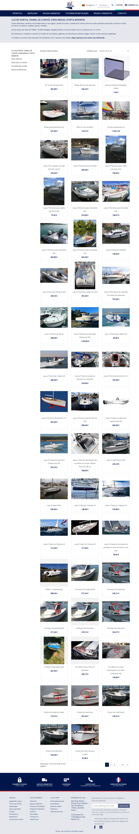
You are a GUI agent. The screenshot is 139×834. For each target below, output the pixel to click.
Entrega (11, 811)
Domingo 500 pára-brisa (116, 589)
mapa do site (34, 819)
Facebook (95, 827)
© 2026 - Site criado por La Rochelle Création (69, 831)
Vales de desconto (56, 811)
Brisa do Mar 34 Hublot (85, 127)
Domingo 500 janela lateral (85, 589)
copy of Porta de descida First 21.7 (115, 376)
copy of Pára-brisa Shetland (116, 250)
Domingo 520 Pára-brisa (85, 628)
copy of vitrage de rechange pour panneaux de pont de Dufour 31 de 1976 (115, 547)
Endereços (54, 809)
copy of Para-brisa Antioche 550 (85, 166)
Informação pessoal (57, 801)
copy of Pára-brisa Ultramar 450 (54, 292)
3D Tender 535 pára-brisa (54, 85)
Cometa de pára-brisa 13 (116, 127)
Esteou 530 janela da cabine (54, 712)
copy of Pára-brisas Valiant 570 (116, 334)
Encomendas (54, 804)
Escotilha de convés (19, 66)
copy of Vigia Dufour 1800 (115, 460)
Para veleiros (16, 59)
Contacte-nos (34, 817)
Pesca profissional (18, 69)
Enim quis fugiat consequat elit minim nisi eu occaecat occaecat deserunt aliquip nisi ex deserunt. (111, 821)
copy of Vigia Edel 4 (54, 505)
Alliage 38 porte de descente (84, 85)
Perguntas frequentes (37, 809)
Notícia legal (13, 806)
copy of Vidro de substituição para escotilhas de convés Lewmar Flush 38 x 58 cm (85, 463)
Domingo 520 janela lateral (54, 628)
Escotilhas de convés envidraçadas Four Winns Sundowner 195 (116, 670)
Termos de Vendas (15, 804)
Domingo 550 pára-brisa (116, 628)
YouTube (101, 827)
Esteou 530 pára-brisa (85, 712)
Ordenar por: (92, 51)
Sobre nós (33, 801)
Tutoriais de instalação (37, 806)
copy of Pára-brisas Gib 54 (54, 334)
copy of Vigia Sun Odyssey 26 (85, 505)
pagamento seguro (15, 801)
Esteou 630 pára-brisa (54, 751)
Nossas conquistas (36, 804)
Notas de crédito (55, 806)
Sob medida (34, 814)
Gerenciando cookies (16, 819)
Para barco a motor (19, 62)
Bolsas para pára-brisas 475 (54, 127)
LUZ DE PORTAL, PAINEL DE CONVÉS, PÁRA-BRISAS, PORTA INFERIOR (23, 53)
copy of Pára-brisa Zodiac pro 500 (85, 292)
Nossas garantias (15, 809)
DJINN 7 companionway (54, 589)
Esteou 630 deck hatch (115, 712)
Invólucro (33, 811)
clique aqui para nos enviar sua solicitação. (88, 38)
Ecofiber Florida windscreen (54, 667)
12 (122, 765)
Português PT (90, 5)
